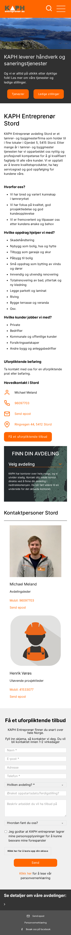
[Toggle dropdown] (61, 8)
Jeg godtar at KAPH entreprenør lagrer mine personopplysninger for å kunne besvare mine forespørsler (36, 836)
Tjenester (18, 94)
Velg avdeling (22, 464)
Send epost (23, 414)
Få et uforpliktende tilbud (28, 436)
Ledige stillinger (48, 94)
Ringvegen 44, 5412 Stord (33, 424)
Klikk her (25, 873)
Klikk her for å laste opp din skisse (28, 851)
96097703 (22, 403)
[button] (36, 464)
